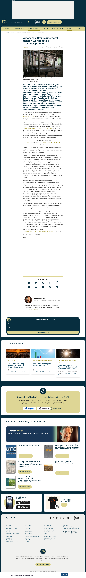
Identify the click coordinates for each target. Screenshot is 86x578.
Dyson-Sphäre (67, 373)
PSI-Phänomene (18, 28)
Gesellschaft (44, 360)
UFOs (45, 28)
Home (7, 32)
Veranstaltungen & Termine (50, 536)
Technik (45, 533)
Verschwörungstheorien (49, 538)
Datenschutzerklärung (68, 526)
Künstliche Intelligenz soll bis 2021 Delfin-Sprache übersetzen (39, 231)
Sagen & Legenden (48, 528)
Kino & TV (27, 528)
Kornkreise (27, 530)
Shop (64, 504)
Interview (27, 526)
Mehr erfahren (57, 408)
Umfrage (46, 371)
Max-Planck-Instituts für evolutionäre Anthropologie (39, 128)
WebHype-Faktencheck (49, 539)
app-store (23, 502)
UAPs (40, 371)
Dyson (62, 373)
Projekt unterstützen (54, 22)
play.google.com (23, 507)
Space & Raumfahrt (56, 28)
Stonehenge (17, 371)
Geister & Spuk (9, 535)
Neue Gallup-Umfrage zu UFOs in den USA (42, 364)
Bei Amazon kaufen (24, 486)
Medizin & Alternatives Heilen (32, 536)
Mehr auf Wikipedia (13, 438)
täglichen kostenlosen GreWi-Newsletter (49, 142)
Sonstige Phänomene (33, 28)
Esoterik (8, 531)
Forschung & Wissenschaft (12, 533)
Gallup (37, 371)
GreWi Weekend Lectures (12, 541)
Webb (59, 374)
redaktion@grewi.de (44, 22)
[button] (29, 282)
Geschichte (9, 536)
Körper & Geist (28, 531)
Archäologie (6, 28)
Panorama (27, 541)
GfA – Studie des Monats (12, 539)
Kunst (26, 535)
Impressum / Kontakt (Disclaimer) (71, 528)
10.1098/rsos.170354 (28, 116)
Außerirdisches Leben (64, 360)
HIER (28, 142)
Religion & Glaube (48, 526)
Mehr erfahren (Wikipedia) (31, 309)
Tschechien (23, 371)
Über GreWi (79, 28)
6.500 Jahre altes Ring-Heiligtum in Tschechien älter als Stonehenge (16, 365)
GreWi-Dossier (28, 525)
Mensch (69, 28)
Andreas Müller (26, 47)
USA (50, 371)
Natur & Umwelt (29, 539)
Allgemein (8, 525)
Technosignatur (74, 373)
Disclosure (36, 360)
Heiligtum (13, 371)
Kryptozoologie (28, 533)
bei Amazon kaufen (25, 456)
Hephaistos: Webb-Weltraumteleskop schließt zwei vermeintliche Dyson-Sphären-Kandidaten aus (67, 367)
